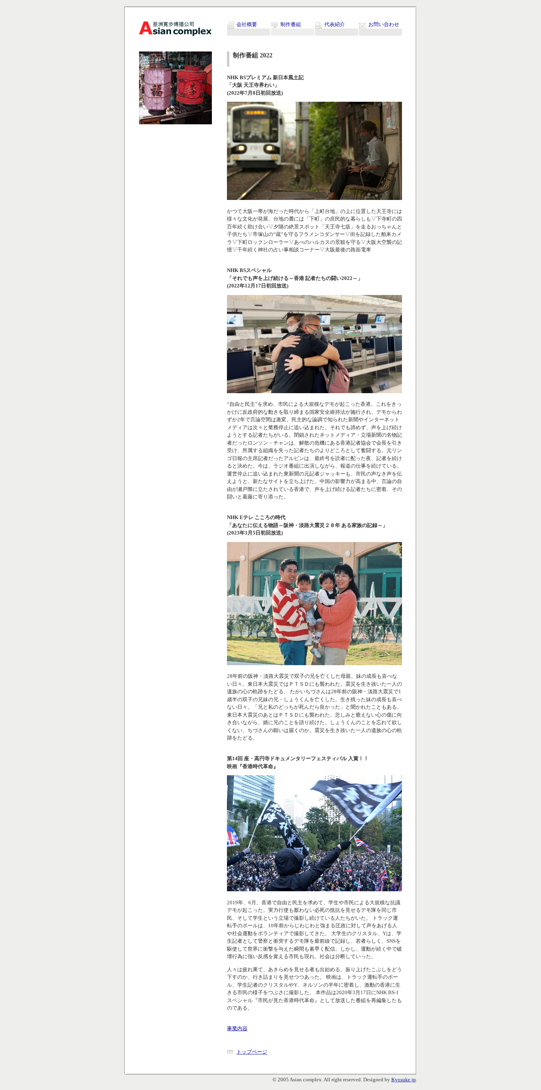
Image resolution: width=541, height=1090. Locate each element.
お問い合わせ (383, 24)
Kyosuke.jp (403, 1079)
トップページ (251, 1052)
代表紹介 (334, 24)
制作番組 (290, 24)
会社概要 (246, 24)
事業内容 (237, 1028)
